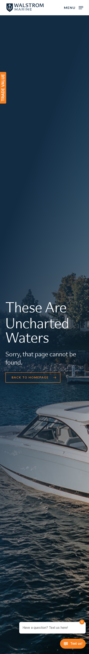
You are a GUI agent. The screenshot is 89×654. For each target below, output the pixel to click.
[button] (73, 7)
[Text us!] (73, 645)
